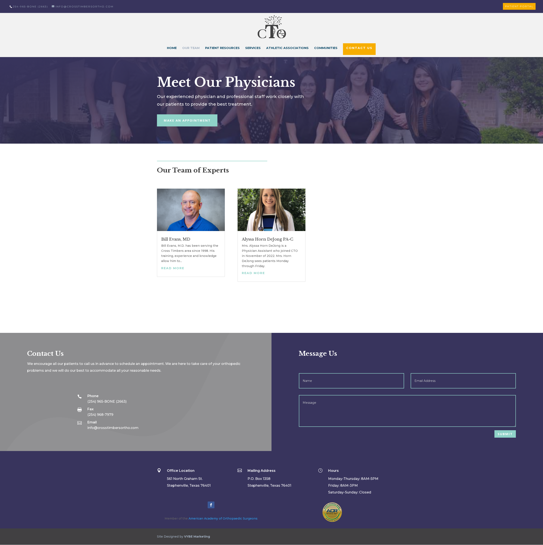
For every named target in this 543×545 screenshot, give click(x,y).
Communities (325, 48)
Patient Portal (519, 6)
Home (172, 48)
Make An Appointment (187, 120)
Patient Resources (222, 48)
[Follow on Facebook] (211, 505)
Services (253, 48)
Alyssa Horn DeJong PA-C (267, 239)
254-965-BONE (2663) (30, 6)
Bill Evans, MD (175, 239)
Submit (505, 434)
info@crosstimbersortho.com (113, 428)
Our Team (191, 48)
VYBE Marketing (197, 536)
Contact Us (359, 48)
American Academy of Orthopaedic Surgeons (223, 518)
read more (172, 268)
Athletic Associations (287, 48)
